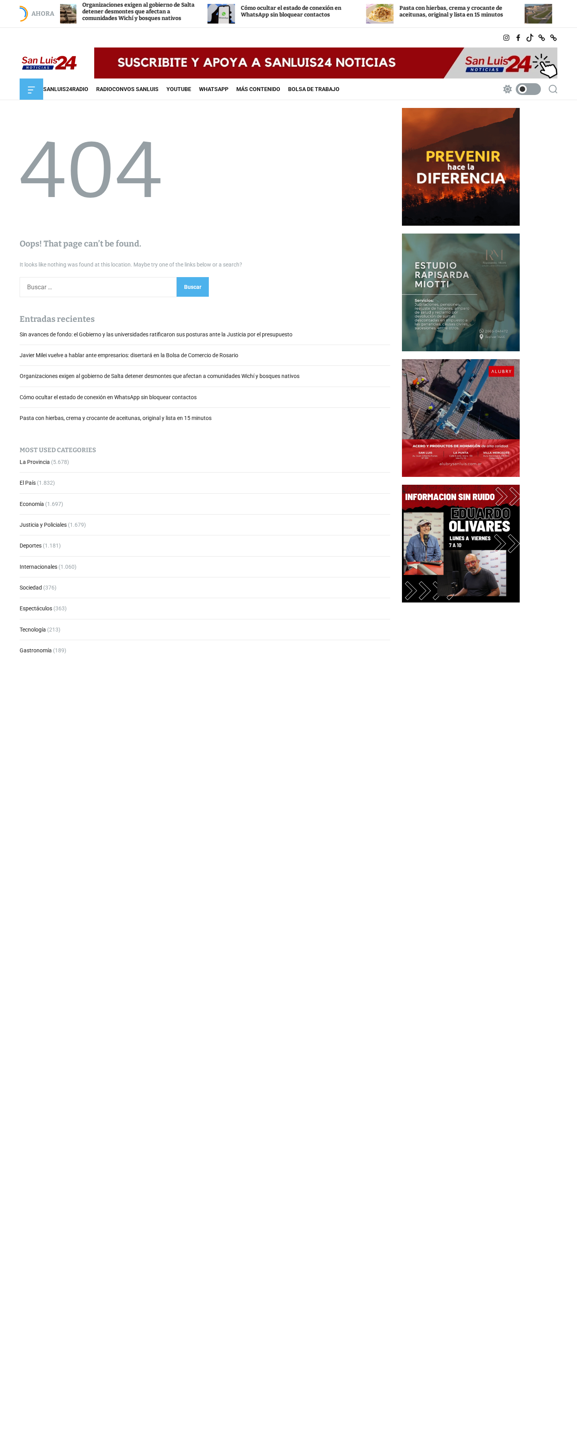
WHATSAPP (213, 89)
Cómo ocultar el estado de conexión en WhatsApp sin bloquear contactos (250, 11)
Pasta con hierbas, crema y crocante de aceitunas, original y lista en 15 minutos (410, 11)
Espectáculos (36, 609)
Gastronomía (36, 650)
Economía (32, 504)
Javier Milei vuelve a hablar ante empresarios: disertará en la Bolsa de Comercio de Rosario (129, 355)
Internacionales (38, 567)
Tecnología (33, 629)
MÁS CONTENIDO (258, 89)
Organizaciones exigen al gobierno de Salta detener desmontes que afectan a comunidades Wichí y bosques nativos (98, 12)
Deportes (31, 545)
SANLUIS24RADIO (65, 89)
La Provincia (35, 462)
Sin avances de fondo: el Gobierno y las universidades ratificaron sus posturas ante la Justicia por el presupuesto (156, 334)
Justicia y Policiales (43, 525)
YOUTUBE (178, 89)
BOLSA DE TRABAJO (314, 89)
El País (28, 483)
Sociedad (31, 587)
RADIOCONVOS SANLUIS (127, 89)
